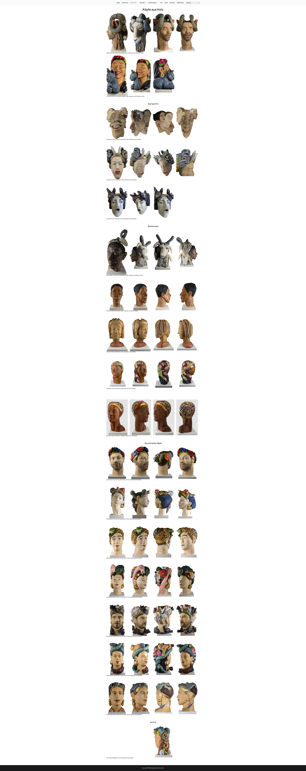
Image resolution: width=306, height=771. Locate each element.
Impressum (180, 2)
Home (118, 2)
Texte (166, 2)
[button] (137, 3)
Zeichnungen (152, 2)
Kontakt (172, 2)
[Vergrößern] (126, 148)
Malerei (142, 2)
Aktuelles (125, 2)
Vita (161, 2)
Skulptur (133, 2)
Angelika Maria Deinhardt (157, 768)
